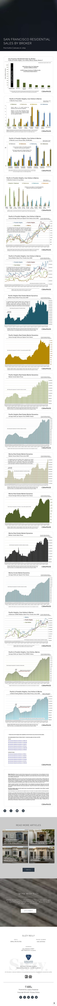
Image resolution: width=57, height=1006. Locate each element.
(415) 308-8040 (41, 941)
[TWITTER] (32, 997)
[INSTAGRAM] (24, 997)
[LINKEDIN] (28, 997)
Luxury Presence (32, 989)
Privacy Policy (35, 992)
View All (28, 869)
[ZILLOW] (36, 997)
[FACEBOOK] (20, 997)
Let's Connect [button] (28, 910)
